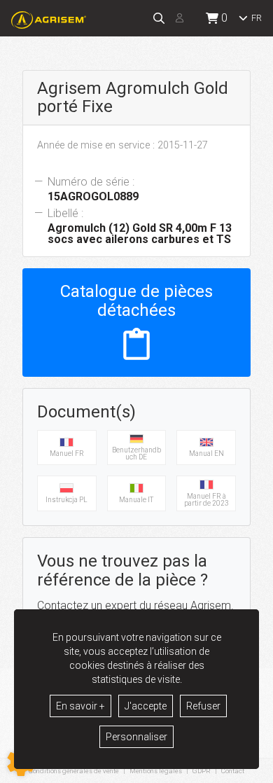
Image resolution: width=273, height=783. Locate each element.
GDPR (201, 771)
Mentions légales (156, 771)
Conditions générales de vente (74, 771)
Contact (232, 771)
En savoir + (80, 706)
